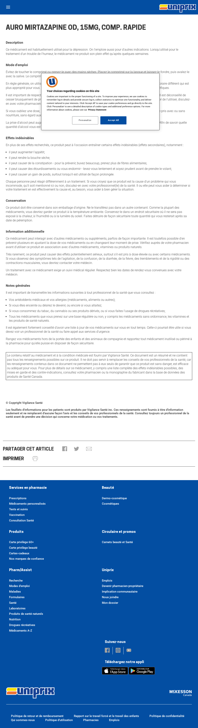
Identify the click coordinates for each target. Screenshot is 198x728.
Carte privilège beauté (23, 547)
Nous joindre (110, 597)
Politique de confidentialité (166, 716)
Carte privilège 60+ (21, 542)
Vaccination (17, 515)
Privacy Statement (97, 109)
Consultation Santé (21, 520)
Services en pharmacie (28, 488)
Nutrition (14, 619)
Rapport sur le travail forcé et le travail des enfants (106, 716)
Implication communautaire (119, 591)
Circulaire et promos (119, 532)
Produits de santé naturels (26, 614)
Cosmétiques (110, 503)
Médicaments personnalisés (27, 503)
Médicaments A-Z (20, 630)
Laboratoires (17, 608)
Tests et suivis (18, 509)
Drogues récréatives (22, 625)
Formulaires (17, 597)
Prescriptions (17, 498)
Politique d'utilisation (59, 720)
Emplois (107, 580)
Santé (12, 603)
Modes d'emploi (19, 586)
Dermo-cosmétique (114, 498)
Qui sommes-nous (23, 720)
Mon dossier (110, 603)
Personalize (85, 120)
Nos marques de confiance (26, 558)
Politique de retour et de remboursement (37, 716)
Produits (16, 532)
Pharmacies (91, 720)
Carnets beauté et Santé (117, 542)
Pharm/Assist (20, 570)
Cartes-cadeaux (19, 553)
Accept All (113, 120)
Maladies (15, 591)
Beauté (108, 488)
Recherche (16, 580)
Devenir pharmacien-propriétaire (122, 586)
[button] (64, 449)
